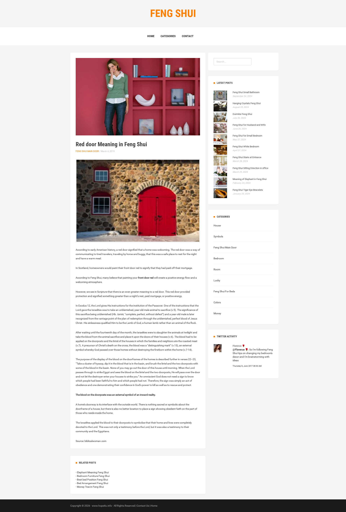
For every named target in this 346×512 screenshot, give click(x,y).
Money (217, 313)
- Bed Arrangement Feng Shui (92, 483)
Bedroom (219, 258)
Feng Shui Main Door (87, 151)
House (217, 225)
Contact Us (143, 505)
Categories (168, 36)
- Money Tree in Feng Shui (90, 486)
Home (150, 36)
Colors (217, 302)
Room (217, 269)
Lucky (217, 280)
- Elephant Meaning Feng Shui (92, 472)
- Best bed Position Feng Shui (92, 479)
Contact (188, 36)
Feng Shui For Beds (224, 291)
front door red (146, 277)
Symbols (218, 236)
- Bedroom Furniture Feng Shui (93, 476)
